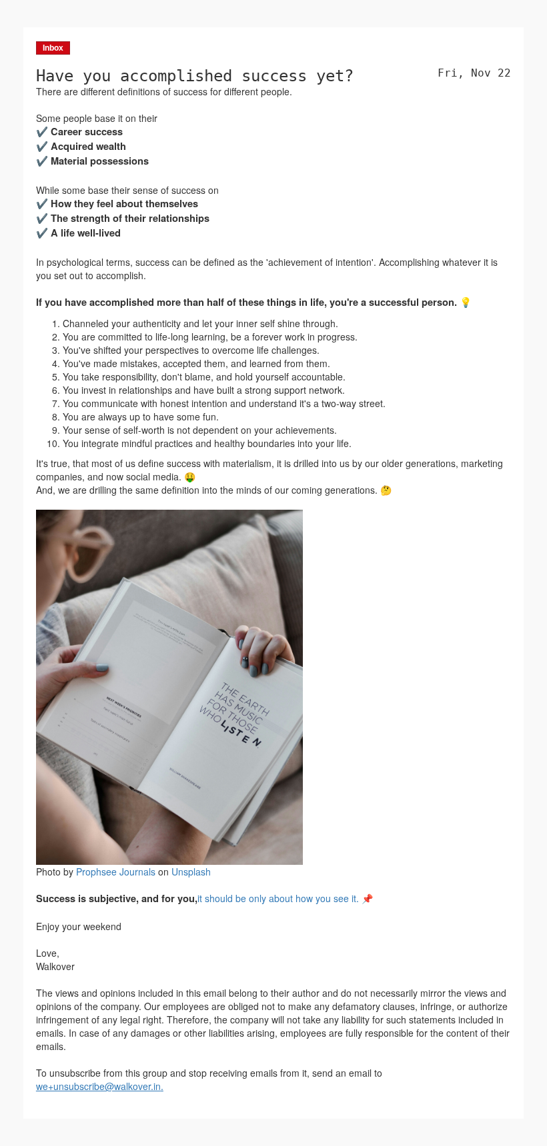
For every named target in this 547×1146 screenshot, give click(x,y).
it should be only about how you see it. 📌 (285, 898)
